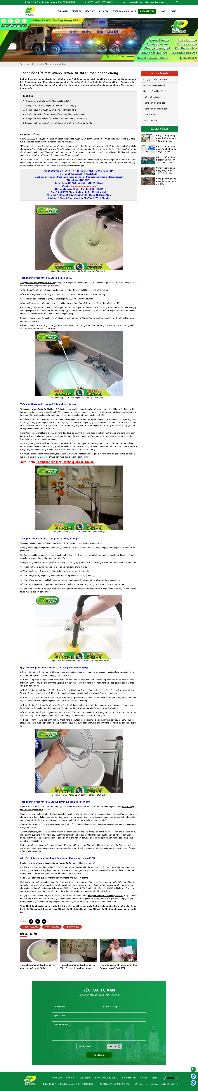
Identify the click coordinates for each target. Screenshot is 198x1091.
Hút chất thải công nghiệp (154, 85)
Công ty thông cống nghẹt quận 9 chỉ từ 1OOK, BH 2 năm (165, 160)
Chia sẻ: (23, 921)
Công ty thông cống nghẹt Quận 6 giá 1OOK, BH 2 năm (165, 171)
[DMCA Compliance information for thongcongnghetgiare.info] (168, 1078)
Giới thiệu (76, 11)
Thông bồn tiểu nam (152, 97)
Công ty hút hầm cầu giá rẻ (155, 79)
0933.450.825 (53, 927)
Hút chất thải (147, 11)
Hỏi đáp (161, 11)
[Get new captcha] (119, 1046)
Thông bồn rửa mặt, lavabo (155, 109)
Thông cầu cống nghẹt (124, 11)
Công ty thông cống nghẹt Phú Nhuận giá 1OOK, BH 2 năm (166, 138)
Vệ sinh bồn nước (151, 120)
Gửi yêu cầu (74, 927)
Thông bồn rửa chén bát (154, 103)
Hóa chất (90, 11)
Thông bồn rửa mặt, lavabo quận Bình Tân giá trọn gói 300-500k (118, 967)
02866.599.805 (31, 927)
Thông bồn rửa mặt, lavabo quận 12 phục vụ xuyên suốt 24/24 (37, 967)
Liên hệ (172, 11)
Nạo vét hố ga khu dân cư (154, 91)
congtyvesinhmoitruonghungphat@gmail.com (145, 2)
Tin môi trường (150, 114)
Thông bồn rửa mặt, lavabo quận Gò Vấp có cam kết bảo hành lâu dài (77, 967)
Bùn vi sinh (104, 11)
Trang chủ (63, 11)
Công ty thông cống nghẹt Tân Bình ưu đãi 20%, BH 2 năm (166, 149)
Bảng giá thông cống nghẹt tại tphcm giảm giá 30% (166, 181)
